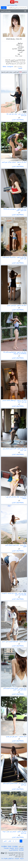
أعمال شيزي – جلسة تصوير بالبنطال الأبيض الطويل (15, 545)
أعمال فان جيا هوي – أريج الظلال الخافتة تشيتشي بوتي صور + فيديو (14, 401)
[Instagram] (6, 853)
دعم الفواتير (11, 858)
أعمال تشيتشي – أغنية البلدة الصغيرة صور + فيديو (14, 641)
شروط (22, 858)
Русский (21, 850)
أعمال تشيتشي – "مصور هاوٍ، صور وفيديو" (16, 736)
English (21, 848)
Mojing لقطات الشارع (17, 119)
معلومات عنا (4, 858)
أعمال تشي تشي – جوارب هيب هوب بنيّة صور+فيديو (16, 114)
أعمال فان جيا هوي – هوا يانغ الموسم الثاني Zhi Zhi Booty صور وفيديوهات (14, 352)
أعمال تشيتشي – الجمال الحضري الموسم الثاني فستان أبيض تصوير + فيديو (14, 688)
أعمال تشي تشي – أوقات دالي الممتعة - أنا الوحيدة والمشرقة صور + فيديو (14, 593)
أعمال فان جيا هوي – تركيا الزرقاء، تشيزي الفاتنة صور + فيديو (14, 257)
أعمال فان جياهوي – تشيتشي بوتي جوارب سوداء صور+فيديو (14, 832)
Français (6, 848)
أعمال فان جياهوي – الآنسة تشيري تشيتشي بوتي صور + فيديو (14, 449)
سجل (16, 5)
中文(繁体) (4, 846)
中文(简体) (15, 846)
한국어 (17, 848)
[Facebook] (2, 853)
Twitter (20, 68)
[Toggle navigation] (25, 11)
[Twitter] (3, 853)
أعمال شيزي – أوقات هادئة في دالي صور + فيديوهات (15, 497)
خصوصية (17, 858)
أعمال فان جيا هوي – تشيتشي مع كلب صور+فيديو (14, 162)
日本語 (9, 846)
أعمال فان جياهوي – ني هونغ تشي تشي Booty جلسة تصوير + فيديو (15, 209)
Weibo (4, 66)
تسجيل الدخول (10, 5)
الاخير (5, 841)
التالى (9, 841)
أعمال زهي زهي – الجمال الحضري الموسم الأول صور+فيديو (14, 783)
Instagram (10, 66)
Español (12, 848)
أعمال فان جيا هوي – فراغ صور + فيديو (16, 305)
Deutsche (15, 850)
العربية (10, 850)
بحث (4, 7)
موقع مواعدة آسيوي (6, 11)
